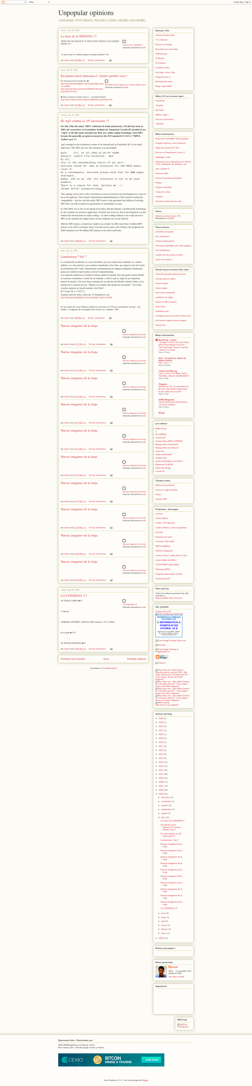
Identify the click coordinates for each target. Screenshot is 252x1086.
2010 (161, 774)
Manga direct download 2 (167, 448)
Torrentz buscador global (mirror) (170, 274)
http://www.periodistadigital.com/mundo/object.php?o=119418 (86, 297)
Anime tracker (161, 283)
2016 (161, 750)
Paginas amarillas (163, 187)
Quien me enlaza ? (164, 259)
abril (163, 921)
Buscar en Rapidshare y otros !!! (170, 152)
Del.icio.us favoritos (164, 119)
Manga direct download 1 (167, 444)
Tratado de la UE (163, 611)
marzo (164, 925)
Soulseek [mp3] (162, 578)
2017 (161, 746)
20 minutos (160, 63)
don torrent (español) (165, 292)
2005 (161, 794)
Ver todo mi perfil (176, 976)
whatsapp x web (162, 157)
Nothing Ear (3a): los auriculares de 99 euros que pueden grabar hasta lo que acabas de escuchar (173, 389)
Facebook (160, 101)
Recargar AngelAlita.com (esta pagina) (173, 245)
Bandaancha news (164, 81)
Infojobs (159, 196)
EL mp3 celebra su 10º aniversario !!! (85, 121)
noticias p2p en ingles (165, 279)
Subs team (160, 306)
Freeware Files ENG (164, 541)
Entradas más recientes (73, 659)
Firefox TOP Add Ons (165, 523)
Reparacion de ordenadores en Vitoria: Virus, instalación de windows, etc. (173, 163)
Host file (159, 532)
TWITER (159, 124)
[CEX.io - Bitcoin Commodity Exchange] (111, 1066)
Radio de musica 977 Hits (167, 148)
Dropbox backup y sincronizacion (170, 143)
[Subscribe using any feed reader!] (184, 1027)
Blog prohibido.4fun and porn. (169, 598)
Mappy (158, 182)
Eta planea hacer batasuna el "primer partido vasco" (94, 76)
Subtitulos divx (162, 311)
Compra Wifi (161, 499)
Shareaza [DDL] (162, 569)
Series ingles (161, 288)
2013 (161, 762)
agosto (164, 813)
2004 (161, 938)
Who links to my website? (167, 705)
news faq (159, 451)
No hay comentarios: (97, 60)
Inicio (106, 659)
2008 (161, 782)
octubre (165, 805)
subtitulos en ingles (164, 297)
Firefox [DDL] (161, 518)
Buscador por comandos (166, 49)
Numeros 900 (161, 173)
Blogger (145, 1080)
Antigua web (161, 458)
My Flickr (159, 110)
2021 (161, 730)
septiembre (166, 809)
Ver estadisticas (162, 250)
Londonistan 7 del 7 (73, 256)
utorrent (159, 514)
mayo (164, 917)
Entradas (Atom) (110, 668)
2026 (161, 718)
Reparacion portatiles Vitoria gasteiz (172, 138)
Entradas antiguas (136, 659)
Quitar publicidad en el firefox (168, 461)
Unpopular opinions (86, 12)
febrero (164, 929)
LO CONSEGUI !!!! (74, 595)
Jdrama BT (160, 437)
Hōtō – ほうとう (165, 363)
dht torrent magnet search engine (170, 320)
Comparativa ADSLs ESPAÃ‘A (169, 441)
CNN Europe (161, 54)
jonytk (143, 48)
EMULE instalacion (164, 551)
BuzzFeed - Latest (167, 340)
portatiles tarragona (164, 231)
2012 (161, 766)
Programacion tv (163, 77)
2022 (161, 726)
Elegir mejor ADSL (163, 86)
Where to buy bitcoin (164, 485)
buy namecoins (162, 236)
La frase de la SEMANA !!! (79, 36)
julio (163, 817)
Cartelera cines (162, 67)
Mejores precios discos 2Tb (168, 216)
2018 (161, 742)
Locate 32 (160, 471)
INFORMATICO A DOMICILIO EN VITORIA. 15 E (169, 618)
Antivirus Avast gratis (165, 35)
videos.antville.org (168, 371)
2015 (161, 754)
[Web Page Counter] (160, 667)
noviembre (166, 801)
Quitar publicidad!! (163, 454)
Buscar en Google (163, 44)
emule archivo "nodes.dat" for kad (171, 555)
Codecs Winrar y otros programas (171, 527)
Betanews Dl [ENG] (164, 464)
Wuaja (162, 413)
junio (163, 913)
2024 (161, 722)
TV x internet (161, 40)
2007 (161, 786)
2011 (161, 770)
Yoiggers (163, 384)
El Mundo (159, 58)
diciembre (166, 797)
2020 (161, 734)
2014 (161, 758)
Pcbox (158, 494)
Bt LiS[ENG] (160, 434)
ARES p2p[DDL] (162, 546)
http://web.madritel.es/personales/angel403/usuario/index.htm (86, 99)
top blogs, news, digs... (166, 72)
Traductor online (162, 192)
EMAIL (171, 218)
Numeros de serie (163, 537)
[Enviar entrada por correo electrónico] (110, 60)
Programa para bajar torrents (168, 574)
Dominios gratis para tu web (168, 201)
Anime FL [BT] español (165, 302)
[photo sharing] (124, 42)
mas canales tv (162, 169)
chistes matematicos (164, 241)
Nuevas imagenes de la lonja (79, 325)
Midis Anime (161, 428)
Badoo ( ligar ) (162, 114)
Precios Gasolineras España (168, 178)
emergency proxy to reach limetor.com (173, 316)
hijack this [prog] (162, 468)
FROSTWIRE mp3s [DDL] (167, 564)
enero (164, 933)
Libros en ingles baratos (166, 490)
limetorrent (160, 325)
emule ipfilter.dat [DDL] (165, 560)
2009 (161, 778)
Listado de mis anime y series (169, 255)
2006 (161, 790)
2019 (161, 738)
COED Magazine (166, 399)
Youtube (159, 105)
